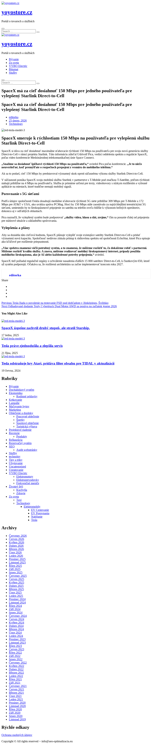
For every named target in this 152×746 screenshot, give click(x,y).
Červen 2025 (16, 579)
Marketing (15, 409)
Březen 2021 (16, 692)
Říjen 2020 (15, 709)
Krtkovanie (15, 399)
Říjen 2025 (15, 565)
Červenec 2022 (18, 662)
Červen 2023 (16, 649)
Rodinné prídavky (26, 396)
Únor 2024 (15, 632)
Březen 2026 (16, 549)
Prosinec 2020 (17, 702)
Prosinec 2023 (17, 639)
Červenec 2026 (18, 535)
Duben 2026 (16, 545)
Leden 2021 (16, 699)
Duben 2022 (16, 669)
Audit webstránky (26, 449)
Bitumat (13, 69)
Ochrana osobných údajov (16, 735)
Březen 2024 (16, 629)
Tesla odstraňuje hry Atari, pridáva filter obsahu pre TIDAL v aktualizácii (57, 363)
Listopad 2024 (17, 602)
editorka (13, 117)
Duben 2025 (16, 585)
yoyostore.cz (16, 12)
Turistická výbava (26, 426)
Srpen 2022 (15, 659)
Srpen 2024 (15, 612)
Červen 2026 (16, 539)
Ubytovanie (16, 463)
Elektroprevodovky (27, 479)
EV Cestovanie (40, 509)
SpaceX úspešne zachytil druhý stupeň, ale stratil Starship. (45, 328)
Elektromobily (32, 506)
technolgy (14, 456)
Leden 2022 (16, 676)
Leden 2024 (16, 635)
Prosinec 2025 (17, 559)
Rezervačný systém (20, 443)
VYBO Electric (18, 66)
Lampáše (14, 403)
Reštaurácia (15, 439)
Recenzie (14, 433)
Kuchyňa (21, 489)
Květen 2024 (16, 622)
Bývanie (14, 59)
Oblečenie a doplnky (21, 413)
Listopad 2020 (17, 706)
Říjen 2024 (15, 605)
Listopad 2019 (17, 719)
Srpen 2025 (15, 572)
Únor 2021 (15, 696)
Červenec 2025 (18, 575)
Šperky (20, 419)
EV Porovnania (40, 513)
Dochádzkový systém (21, 389)
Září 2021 (14, 682)
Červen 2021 (16, 689)
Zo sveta (14, 62)
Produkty (21, 436)
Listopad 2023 (17, 642)
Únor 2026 (15, 552)
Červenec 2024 (18, 615)
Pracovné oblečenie (27, 416)
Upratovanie (16, 469)
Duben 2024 (16, 625)
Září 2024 (14, 609)
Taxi (19, 499)
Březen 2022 (16, 672)
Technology (16, 123)
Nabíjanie (36, 516)
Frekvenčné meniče (27, 483)
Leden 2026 (16, 555)
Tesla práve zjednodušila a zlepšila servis (32, 346)
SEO (12, 446)
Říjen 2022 (15, 652)
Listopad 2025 (17, 562)
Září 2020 (14, 712)
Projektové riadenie (20, 429)
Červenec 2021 (18, 686)
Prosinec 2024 (17, 599)
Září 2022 (14, 656)
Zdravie (20, 493)
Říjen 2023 (15, 645)
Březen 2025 (16, 589)
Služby (13, 72)
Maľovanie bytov (19, 406)
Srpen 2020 (15, 716)
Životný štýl (16, 486)
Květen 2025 (16, 582)
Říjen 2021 (15, 679)
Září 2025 (14, 569)
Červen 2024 (16, 619)
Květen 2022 (16, 666)
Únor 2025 (15, 592)
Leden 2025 (16, 595)
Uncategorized (17, 466)
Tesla (34, 520)
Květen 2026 (16, 542)
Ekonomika (15, 393)
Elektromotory (24, 476)
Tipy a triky (15, 459)
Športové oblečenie (27, 423)
